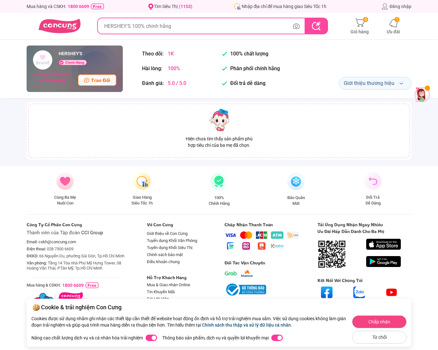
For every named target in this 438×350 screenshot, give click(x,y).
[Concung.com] (59, 26)
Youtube (391, 303)
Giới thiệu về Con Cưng (167, 233)
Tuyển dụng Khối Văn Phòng (172, 240)
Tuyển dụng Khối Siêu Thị (169, 247)
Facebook (327, 303)
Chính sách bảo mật (165, 254)
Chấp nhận (379, 321)
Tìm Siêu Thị (173, 6)
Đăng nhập (400, 6)
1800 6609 (78, 6)
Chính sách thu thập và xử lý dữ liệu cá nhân (246, 325)
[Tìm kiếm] (316, 26)
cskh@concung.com (57, 241)
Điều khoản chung (163, 261)
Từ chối (379, 337)
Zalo (359, 303)
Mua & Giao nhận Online (168, 284)
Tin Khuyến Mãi (161, 291)
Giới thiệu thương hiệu (369, 83)
